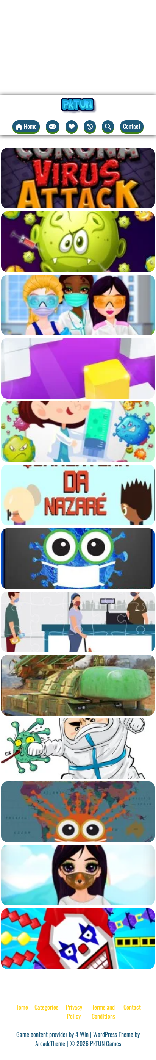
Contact (131, 126)
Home (21, 1006)
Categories (46, 1006)
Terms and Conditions (103, 1011)
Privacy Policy (74, 1011)
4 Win (82, 1034)
